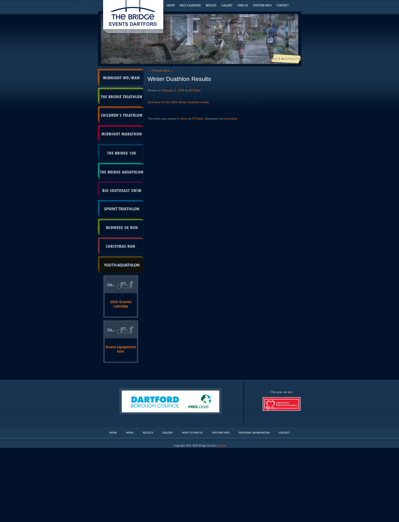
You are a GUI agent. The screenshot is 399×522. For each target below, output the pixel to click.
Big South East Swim (121, 189)
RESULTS (211, 5)
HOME (171, 5)
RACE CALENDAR (190, 5)
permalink (230, 118)
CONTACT (283, 5)
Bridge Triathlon (121, 96)
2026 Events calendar (121, 304)
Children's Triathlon (121, 114)
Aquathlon (121, 170)
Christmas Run (121, 245)
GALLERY (227, 5)
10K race (121, 152)
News (184, 118)
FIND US (243, 5)
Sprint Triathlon (121, 208)
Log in (221, 445)
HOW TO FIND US (192, 432)
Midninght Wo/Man (121, 77)
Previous (155, 70)
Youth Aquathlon (121, 264)
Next (168, 70)
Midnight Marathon (121, 133)
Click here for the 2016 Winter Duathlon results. (179, 102)
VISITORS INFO (262, 5)
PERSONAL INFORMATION (254, 432)
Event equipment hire (121, 349)
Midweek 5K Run (121, 227)
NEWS (130, 432)
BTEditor (195, 90)
